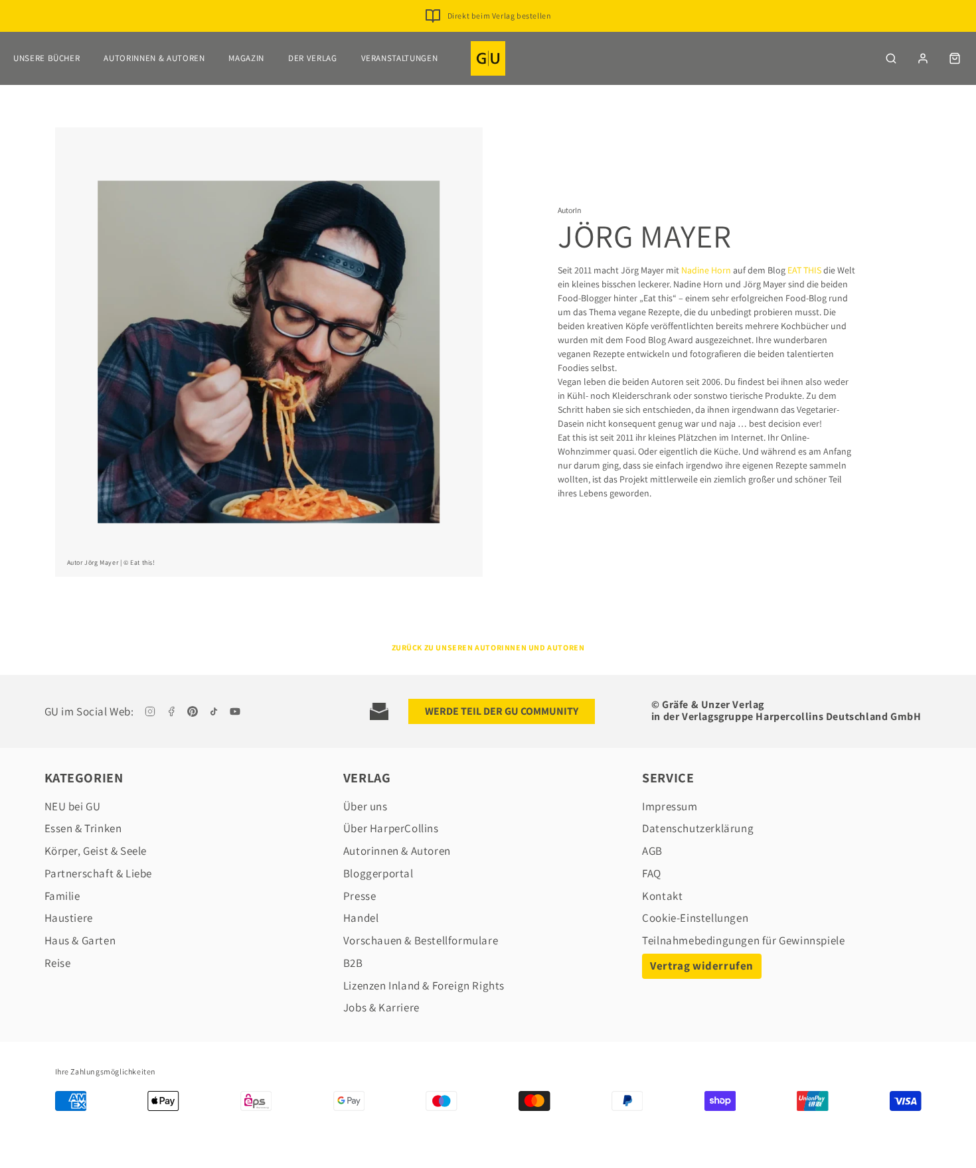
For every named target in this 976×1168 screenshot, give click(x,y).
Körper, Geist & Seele (95, 850)
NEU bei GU (72, 806)
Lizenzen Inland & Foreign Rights (424, 985)
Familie (62, 896)
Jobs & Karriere (381, 1007)
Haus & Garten (80, 940)
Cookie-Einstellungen (695, 918)
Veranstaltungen (399, 58)
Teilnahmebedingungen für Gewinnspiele (743, 940)
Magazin (246, 58)
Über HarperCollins (391, 828)
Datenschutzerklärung (698, 828)
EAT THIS (804, 270)
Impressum (669, 806)
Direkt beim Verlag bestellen (499, 16)
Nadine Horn (706, 270)
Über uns (365, 806)
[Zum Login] (923, 58)
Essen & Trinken (83, 828)
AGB (652, 850)
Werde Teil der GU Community (501, 711)
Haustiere (68, 918)
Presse (359, 896)
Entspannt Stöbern (499, 37)
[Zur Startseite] (488, 58)
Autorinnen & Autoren (154, 58)
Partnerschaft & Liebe (98, 873)
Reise (57, 963)
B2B (353, 963)
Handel (361, 918)
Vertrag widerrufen (702, 965)
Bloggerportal (378, 873)
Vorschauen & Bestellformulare (420, 940)
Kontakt (662, 896)
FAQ (651, 873)
